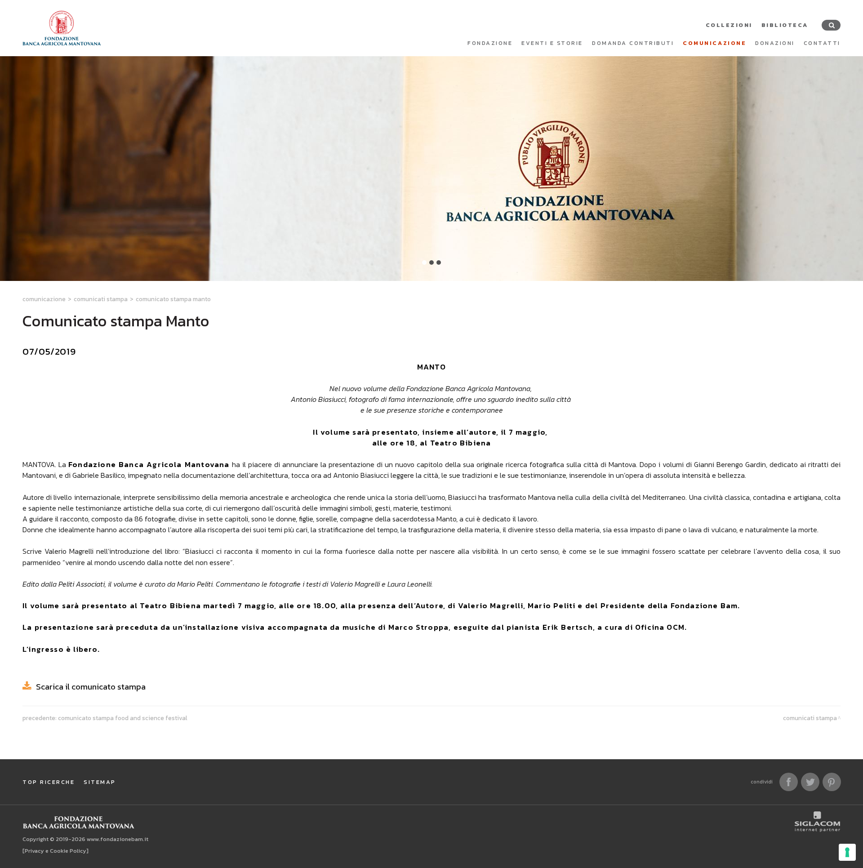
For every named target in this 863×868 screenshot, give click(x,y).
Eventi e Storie (552, 43)
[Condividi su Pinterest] (832, 782)
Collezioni (729, 25)
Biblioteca (784, 25)
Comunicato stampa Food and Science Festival (122, 717)
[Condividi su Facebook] (788, 782)
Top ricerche (48, 782)
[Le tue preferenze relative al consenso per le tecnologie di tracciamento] (847, 852)
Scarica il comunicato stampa (91, 687)
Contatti (822, 43)
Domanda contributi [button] (633, 43)
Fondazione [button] (489, 43)
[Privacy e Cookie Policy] (55, 850)
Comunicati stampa (101, 298)
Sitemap (100, 782)
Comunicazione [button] (714, 43)
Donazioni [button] (775, 43)
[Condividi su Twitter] (810, 782)
